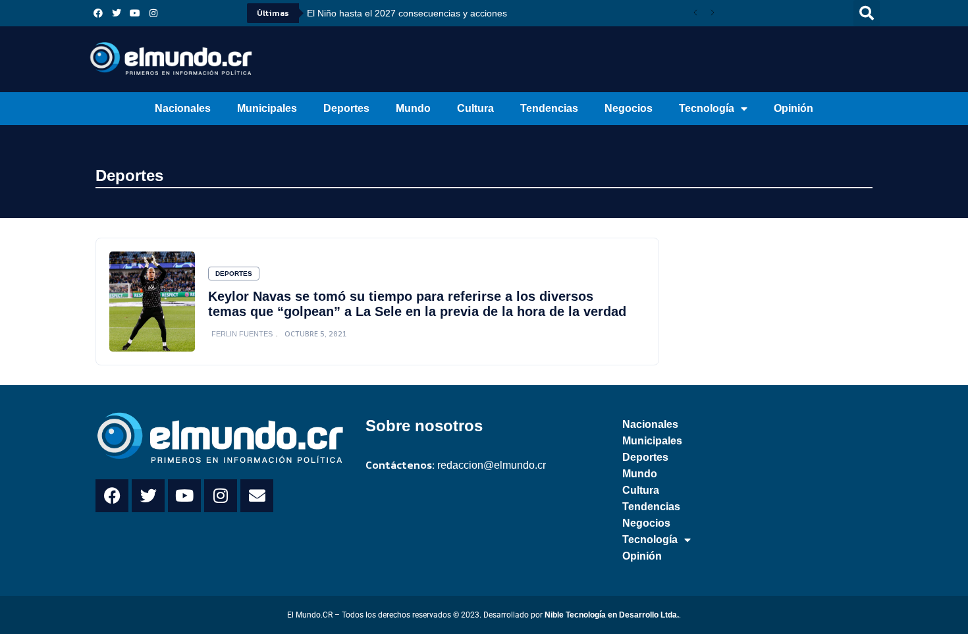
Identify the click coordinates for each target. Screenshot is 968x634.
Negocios (629, 108)
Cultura (475, 108)
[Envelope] (256, 495)
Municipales (267, 108)
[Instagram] (153, 13)
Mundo (413, 108)
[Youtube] (135, 13)
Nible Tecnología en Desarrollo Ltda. (612, 615)
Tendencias (549, 108)
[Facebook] (98, 13)
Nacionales (183, 108)
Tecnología (706, 108)
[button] (866, 13)
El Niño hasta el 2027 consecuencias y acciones (407, 13)
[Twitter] (116, 13)
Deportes (346, 108)
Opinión (793, 108)
